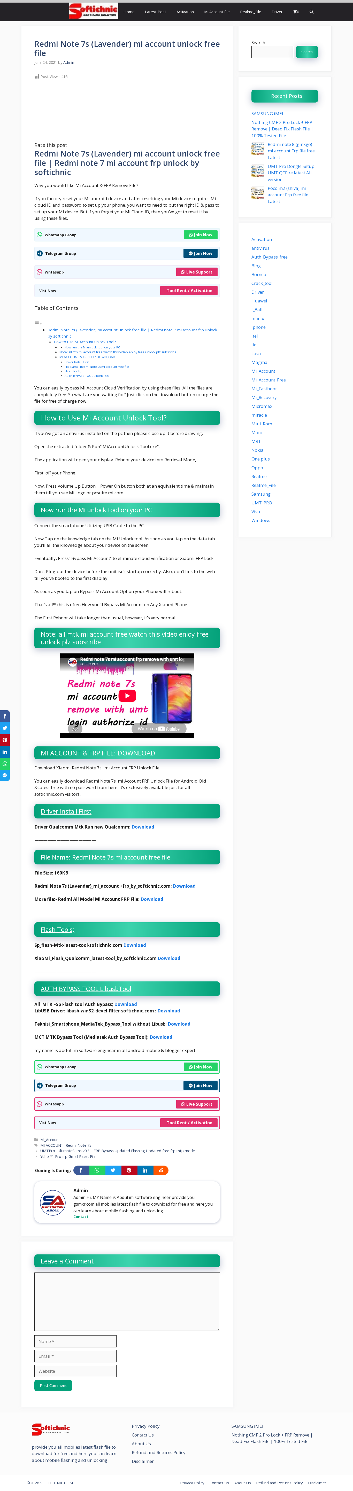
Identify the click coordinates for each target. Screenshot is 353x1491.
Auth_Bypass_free (269, 257)
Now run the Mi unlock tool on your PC (92, 347)
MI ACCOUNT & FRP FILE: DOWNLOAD (87, 357)
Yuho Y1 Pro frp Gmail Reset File (68, 1156)
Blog (256, 266)
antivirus (260, 248)
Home (129, 11)
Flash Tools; (73, 371)
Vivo (255, 511)
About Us (141, 1444)
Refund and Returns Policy (159, 1452)
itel (254, 336)
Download (143, 827)
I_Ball (257, 310)
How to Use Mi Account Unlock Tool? (85, 341)
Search (258, 42)
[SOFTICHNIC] (93, 12)
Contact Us (143, 1435)
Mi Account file (217, 11)
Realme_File (250, 11)
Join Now (203, 235)
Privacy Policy (146, 1426)
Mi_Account (50, 1139)
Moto (256, 432)
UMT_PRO (261, 503)
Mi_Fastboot (264, 389)
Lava (256, 353)
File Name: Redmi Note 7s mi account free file (97, 367)
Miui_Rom (261, 424)
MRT (256, 441)
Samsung (261, 494)
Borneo (258, 274)
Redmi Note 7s (78, 1145)
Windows (260, 520)
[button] (311, 11)
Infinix (257, 318)
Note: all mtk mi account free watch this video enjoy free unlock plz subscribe (118, 352)
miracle (259, 415)
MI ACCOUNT (52, 1145)
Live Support (199, 272)
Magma (259, 362)
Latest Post (155, 11)
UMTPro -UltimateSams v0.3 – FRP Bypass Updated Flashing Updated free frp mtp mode (117, 1150)
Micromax (261, 406)
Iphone (258, 327)
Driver (277, 11)
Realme (259, 476)
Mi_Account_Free (268, 380)
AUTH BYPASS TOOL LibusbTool (87, 376)
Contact (80, 1216)
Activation (185, 11)
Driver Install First (77, 362)
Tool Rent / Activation (189, 290)
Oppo (257, 468)
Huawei (259, 301)
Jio (254, 345)
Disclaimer (143, 1461)
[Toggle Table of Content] (38, 323)
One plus (260, 459)
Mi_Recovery (264, 397)
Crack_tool (262, 283)
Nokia (257, 450)
